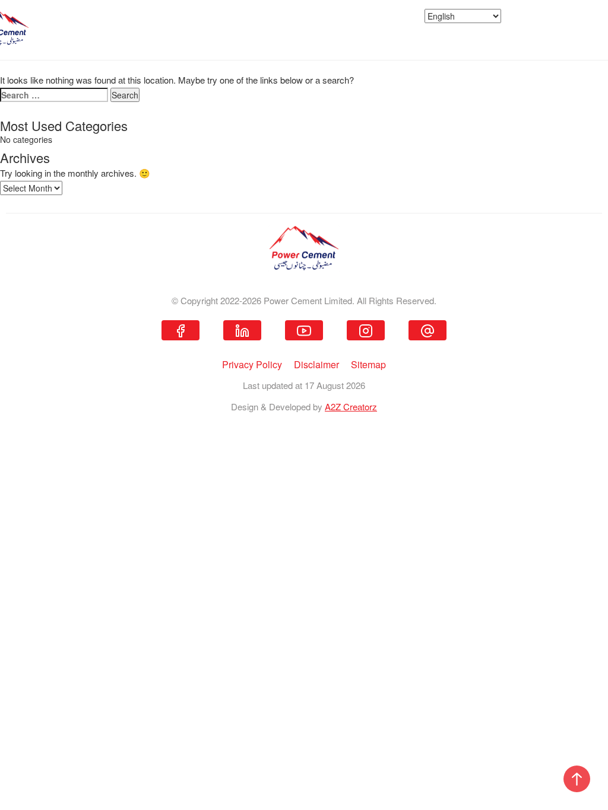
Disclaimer (316, 364)
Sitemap (368, 364)
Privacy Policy (252, 364)
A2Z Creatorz (351, 406)
